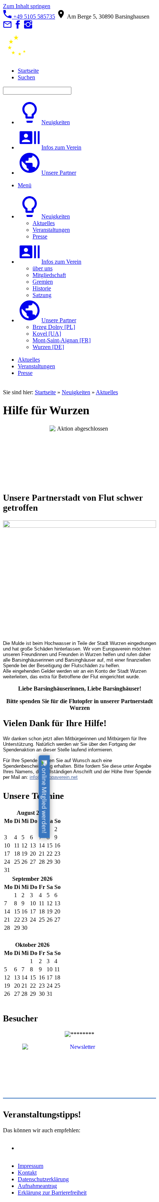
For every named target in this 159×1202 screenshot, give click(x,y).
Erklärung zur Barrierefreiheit (52, 1192)
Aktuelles (107, 392)
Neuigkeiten (76, 392)
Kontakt (27, 1172)
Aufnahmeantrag (37, 1186)
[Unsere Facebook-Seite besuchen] (17, 27)
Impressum (30, 1166)
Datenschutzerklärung (43, 1179)
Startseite (45, 392)
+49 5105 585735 (33, 16)
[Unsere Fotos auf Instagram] (28, 27)
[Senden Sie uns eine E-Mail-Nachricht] (7, 27)
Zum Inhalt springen (26, 6)
